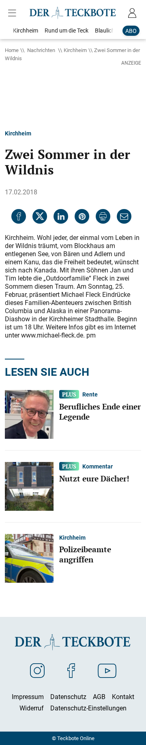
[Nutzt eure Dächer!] (29, 485)
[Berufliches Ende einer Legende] (29, 414)
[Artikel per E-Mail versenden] (124, 216)
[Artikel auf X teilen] (39, 216)
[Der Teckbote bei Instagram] (37, 670)
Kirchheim (75, 50)
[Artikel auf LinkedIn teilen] (61, 216)
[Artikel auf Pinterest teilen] (82, 216)
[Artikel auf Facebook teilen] (18, 216)
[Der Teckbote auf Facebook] (71, 670)
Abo (131, 31)
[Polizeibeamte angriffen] (29, 557)
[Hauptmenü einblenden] (13, 13)
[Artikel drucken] (103, 216)
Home (12, 50)
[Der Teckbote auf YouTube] (107, 670)
